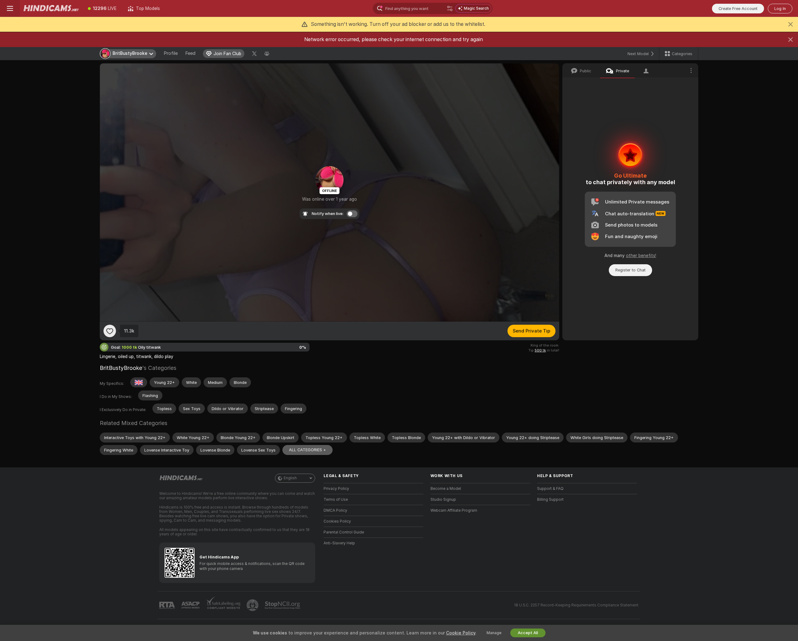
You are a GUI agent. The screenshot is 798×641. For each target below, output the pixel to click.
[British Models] (138, 382)
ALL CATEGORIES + (307, 449)
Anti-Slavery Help (339, 543)
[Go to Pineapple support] (253, 605)
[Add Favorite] (109, 331)
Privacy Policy (336, 488)
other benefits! (641, 255)
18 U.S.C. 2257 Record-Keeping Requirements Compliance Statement (576, 605)
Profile (171, 53)
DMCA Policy (335, 510)
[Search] (449, 8)
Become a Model (445, 488)
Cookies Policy (337, 521)
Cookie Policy (460, 632)
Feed (190, 53)
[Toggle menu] (10, 8)
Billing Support (550, 499)
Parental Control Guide (344, 532)
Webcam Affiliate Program (453, 510)
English (290, 478)
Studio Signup (443, 499)
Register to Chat (630, 270)
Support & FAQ (550, 488)
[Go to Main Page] (51, 8)
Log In (780, 8)
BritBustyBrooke (121, 368)
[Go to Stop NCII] (283, 605)
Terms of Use (336, 499)
